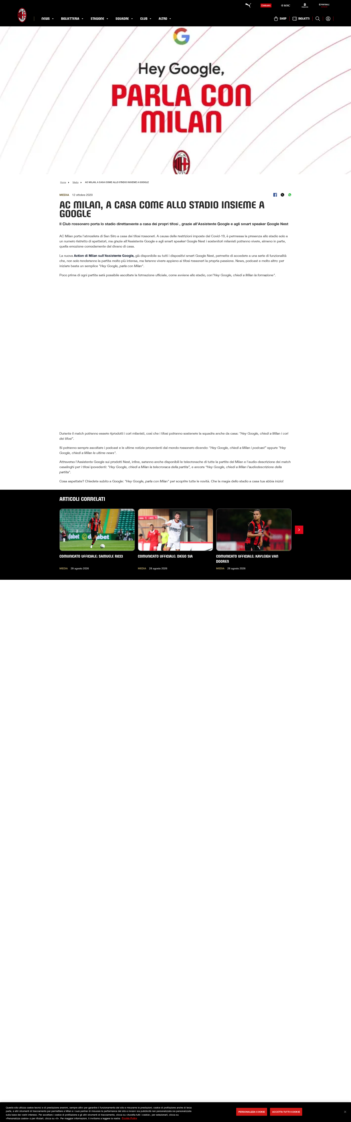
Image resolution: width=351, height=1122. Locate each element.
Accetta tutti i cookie (286, 1111)
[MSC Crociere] (285, 5)
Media (75, 182)
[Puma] (246, 5)
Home (63, 182)
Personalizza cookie (251, 1111)
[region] (175, 1112)
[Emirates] (266, 5)
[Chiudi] (345, 1112)
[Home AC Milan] (22, 15)
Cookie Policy (129, 1118)
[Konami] (324, 5)
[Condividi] (275, 195)
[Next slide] (299, 530)
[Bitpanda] (305, 5)
